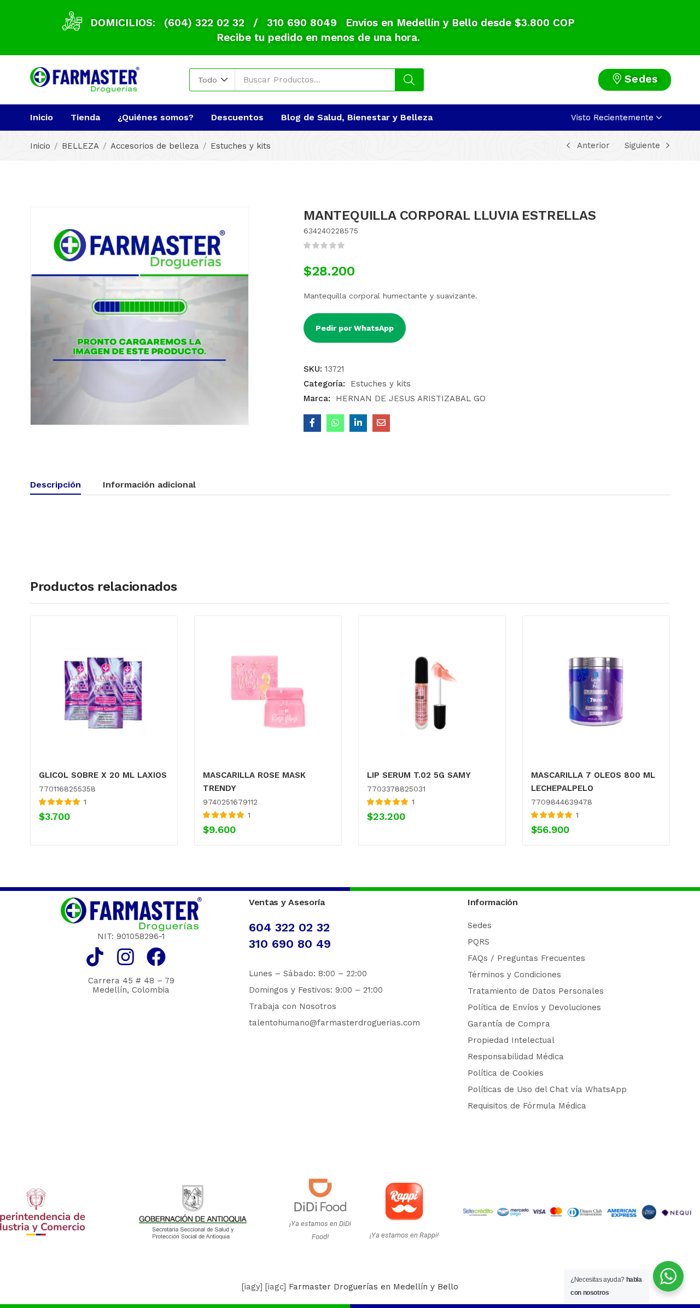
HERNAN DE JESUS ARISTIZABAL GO (411, 398)
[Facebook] (156, 956)
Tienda (85, 117)
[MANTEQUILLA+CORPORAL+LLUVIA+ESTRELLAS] (358, 423)
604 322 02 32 (289, 927)
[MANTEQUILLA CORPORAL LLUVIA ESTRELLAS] (312, 423)
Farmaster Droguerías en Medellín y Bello (373, 1287)
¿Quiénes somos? (156, 117)
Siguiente (642, 145)
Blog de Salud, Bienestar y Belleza (357, 117)
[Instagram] (125, 956)
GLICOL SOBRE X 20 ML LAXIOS (103, 775)
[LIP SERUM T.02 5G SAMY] (432, 691)
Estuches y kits (241, 146)
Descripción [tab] (55, 484)
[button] (212, 80)
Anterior (593, 145)
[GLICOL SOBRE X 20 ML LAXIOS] (104, 691)
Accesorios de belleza (154, 146)
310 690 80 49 (290, 944)
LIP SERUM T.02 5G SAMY (419, 775)
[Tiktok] (94, 956)
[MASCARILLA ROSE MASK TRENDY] (268, 691)
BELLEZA (80, 146)
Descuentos (237, 117)
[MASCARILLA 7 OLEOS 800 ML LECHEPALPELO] (596, 691)
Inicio (41, 117)
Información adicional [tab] (149, 484)
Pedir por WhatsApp (355, 328)
